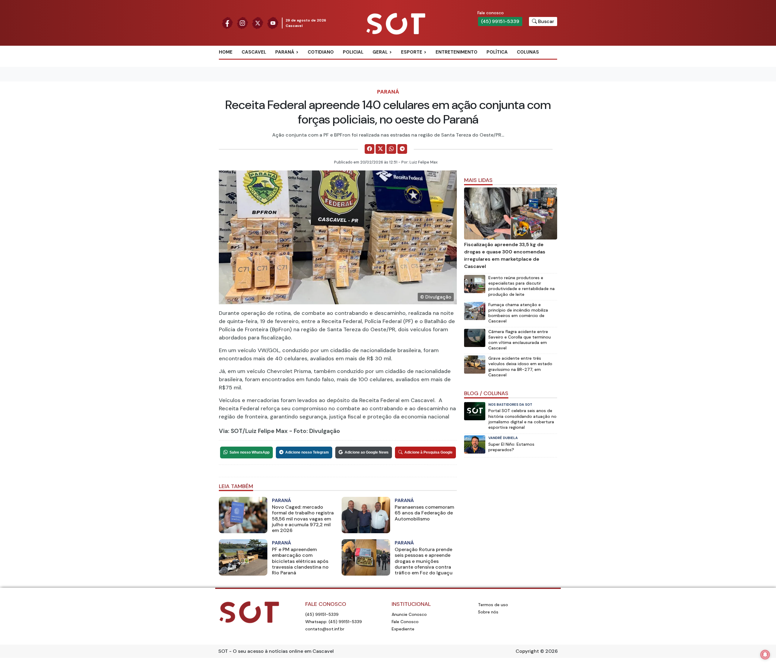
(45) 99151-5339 (500, 21)
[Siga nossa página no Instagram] (242, 22)
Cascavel (254, 52)
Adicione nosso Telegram (307, 452)
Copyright (527, 651)
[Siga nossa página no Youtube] (273, 22)
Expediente (403, 629)
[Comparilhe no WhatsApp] (391, 149)
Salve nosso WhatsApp (249, 452)
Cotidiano (321, 52)
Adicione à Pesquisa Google (428, 452)
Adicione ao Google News (367, 452)
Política (497, 52)
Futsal (416, 82)
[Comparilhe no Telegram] (402, 149)
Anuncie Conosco (409, 614)
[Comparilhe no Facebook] (369, 149)
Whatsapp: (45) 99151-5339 (333, 621)
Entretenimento (456, 52)
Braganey (293, 62)
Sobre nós (488, 612)
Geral (380, 52)
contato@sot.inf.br (324, 629)
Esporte (411, 52)
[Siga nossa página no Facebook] (227, 22)
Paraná (284, 52)
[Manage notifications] (765, 654)
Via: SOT (230, 431)
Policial (353, 52)
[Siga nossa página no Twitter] (258, 22)
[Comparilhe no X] (380, 149)
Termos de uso (493, 604)
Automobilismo (426, 62)
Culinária (391, 62)
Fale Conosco (405, 621)
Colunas (528, 52)
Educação (391, 82)
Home (225, 52)
